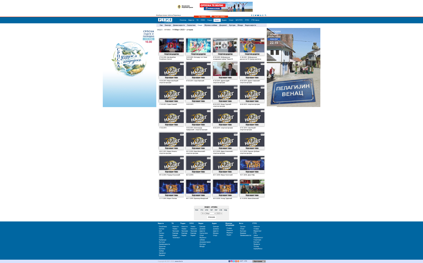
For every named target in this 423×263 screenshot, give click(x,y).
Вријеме (162, 255)
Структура (257, 240)
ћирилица (177, 15)
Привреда (162, 240)
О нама (229, 228)
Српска (242, 226)
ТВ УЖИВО (202, 17)
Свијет (161, 235)
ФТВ (245, 261)
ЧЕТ (211, 210)
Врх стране (258, 261)
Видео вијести (250, 25)
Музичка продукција (229, 224)
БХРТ (241, 261)
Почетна (183, 20)
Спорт (231, 20)
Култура (232, 25)
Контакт (257, 242)
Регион (161, 233)
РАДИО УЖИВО (219, 17)
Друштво (162, 246)
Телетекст (176, 237)
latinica (170, 15)
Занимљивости (164, 244)
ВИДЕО (160, 30)
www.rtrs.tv (179, 261)
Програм (176, 231)
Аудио (224, 20)
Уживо (175, 229)
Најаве (175, 235)
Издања (230, 232)
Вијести (191, 20)
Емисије (168, 25)
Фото (241, 223)
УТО (201, 210)
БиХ (160, 231)
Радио (209, 20)
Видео (217, 20)
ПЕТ (216, 210)
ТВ (197, 20)
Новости (176, 226)
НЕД (225, 210)
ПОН (196, 210)
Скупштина (191, 25)
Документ (223, 25)
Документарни (205, 242)
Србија (161, 251)
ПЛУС (203, 20)
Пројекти (257, 244)
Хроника (162, 249)
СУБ (220, 210)
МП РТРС (239, 20)
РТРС (247, 20)
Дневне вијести (179, 25)
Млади (240, 25)
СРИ (206, 210)
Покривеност (258, 237)
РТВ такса (255, 20)
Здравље (162, 253)
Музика (215, 233)
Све (161, 25)
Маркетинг (258, 231)
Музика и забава (211, 25)
